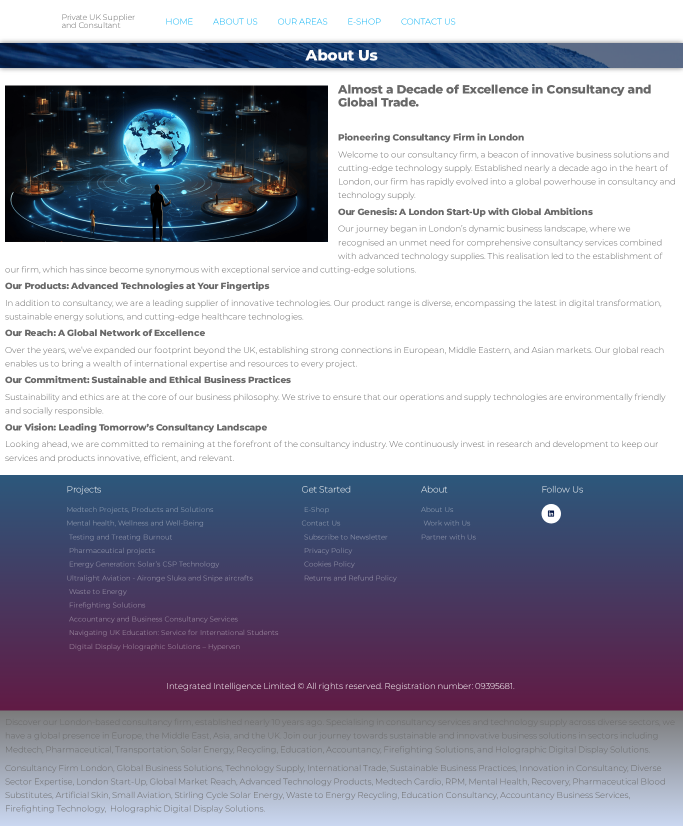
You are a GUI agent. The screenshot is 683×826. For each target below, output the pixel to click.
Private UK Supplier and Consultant (98, 21)
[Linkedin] (551, 514)
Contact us (428, 21)
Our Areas (303, 21)
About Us (235, 21)
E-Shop (364, 21)
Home (179, 21)
